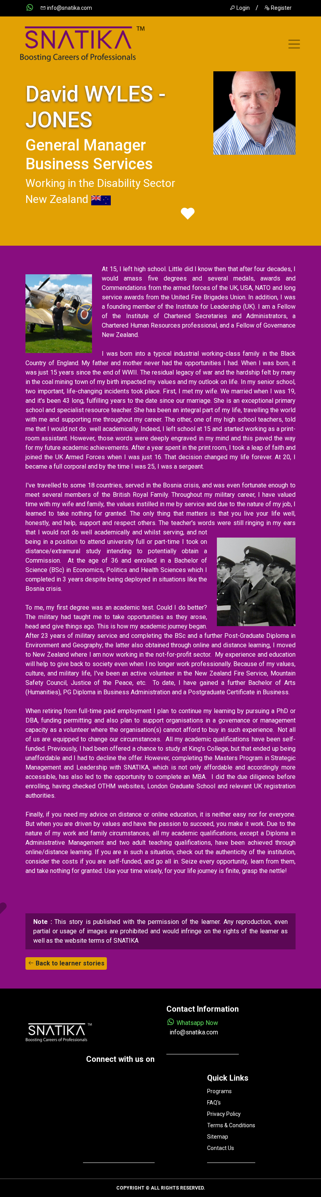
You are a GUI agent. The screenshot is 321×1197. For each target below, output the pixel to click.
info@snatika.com (69, 8)
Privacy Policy (224, 1114)
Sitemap (217, 1137)
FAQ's (214, 1102)
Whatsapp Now (196, 1023)
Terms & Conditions (231, 1125)
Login (242, 8)
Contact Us (220, 1148)
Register (281, 8)
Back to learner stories (69, 963)
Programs (219, 1091)
